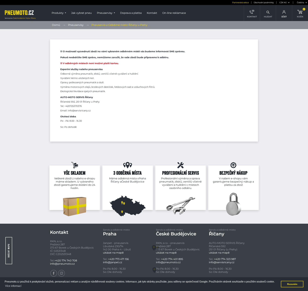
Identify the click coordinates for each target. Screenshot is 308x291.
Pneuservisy (105, 12)
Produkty (58, 12)
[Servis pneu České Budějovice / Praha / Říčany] (19, 13)
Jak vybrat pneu (81, 12)
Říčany (115, 181)
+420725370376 (73, 106)
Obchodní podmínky (264, 2)
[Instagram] (61, 273)
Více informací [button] (13, 286)
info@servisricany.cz (79, 110)
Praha (142, 178)
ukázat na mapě (113, 252)
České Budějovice (132, 181)
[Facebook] (53, 273)
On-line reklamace (174, 12)
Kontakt (152, 12)
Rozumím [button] (292, 284)
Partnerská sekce (240, 2)
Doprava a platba (131, 12)
